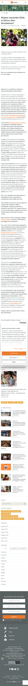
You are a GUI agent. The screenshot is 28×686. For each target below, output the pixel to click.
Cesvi (23, 25)
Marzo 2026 (4, 541)
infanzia (4, 402)
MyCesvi (12, 636)
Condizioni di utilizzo (16, 675)
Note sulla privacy (6, 677)
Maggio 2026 (4, 535)
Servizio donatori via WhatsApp (16, 658)
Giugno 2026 (4, 532)
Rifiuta (14, 362)
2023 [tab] (22, 548)
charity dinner (6, 513)
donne (20, 402)
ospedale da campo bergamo (9, 516)
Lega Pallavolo (14, 303)
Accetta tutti (14, 353)
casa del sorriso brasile (13, 511)
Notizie (3, 25)
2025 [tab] (5, 548)
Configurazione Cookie (14, 678)
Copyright (8, 675)
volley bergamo (19, 518)
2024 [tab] (14, 548)
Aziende (11, 639)
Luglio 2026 (4, 529)
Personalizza (13, 357)
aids (15, 402)
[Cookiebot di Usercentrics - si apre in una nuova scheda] (19, 323)
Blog (10, 632)
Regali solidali (13, 628)
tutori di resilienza (7, 518)
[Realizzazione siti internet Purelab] (14, 682)
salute (10, 402)
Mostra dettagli (18, 348)
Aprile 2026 (4, 538)
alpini (3, 511)
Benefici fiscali (15, 677)
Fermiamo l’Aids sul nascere (17, 122)
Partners (22, 677)
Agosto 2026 (4, 526)
